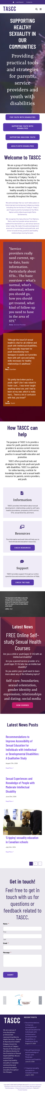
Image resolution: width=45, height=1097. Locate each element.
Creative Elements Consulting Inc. (24, 1088)
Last (4, 939)
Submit (10, 975)
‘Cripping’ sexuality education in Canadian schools (32, 1070)
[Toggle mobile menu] (41, 9)
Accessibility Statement (34, 1084)
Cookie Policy (13, 1086)
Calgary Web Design (31, 1086)
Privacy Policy (21, 1086)
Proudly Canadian (22, 1090)
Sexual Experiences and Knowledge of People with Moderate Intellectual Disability (33, 1054)
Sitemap (6, 1086)
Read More (9, 768)
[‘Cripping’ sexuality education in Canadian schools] (22, 822)
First (4, 932)
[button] (4, 1000)
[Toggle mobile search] (36, 9)
